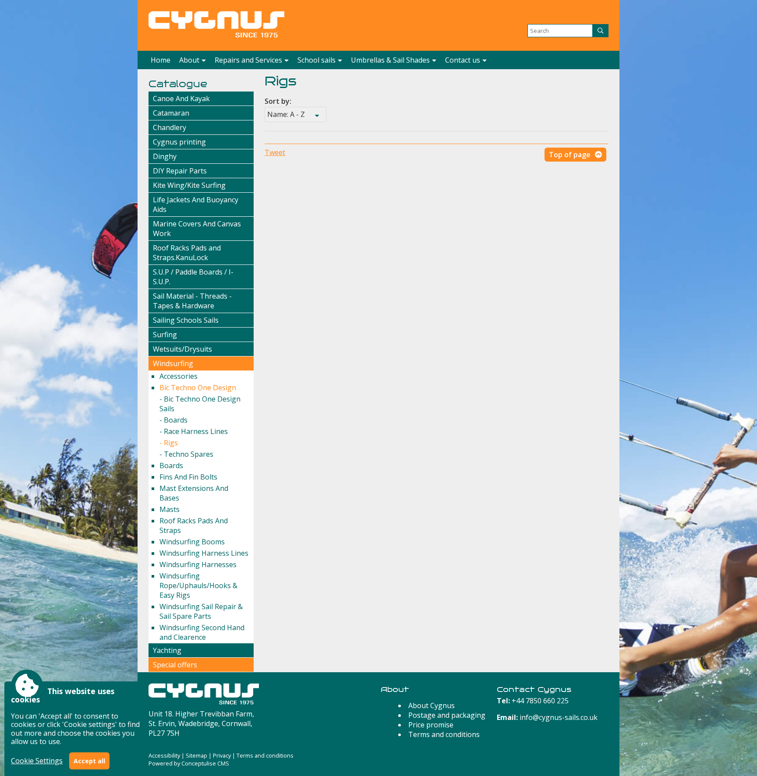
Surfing (165, 334)
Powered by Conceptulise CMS (189, 763)
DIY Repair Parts (180, 171)
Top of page (570, 154)
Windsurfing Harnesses (198, 564)
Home (160, 60)
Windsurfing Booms (192, 542)
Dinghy (165, 156)
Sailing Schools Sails (186, 320)
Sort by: (278, 101)
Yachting (167, 650)
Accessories (178, 376)
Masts (169, 509)
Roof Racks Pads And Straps (193, 525)
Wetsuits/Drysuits (182, 349)
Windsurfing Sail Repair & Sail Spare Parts (201, 611)
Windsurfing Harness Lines (203, 553)
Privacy (222, 755)
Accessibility (164, 755)
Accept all (89, 761)
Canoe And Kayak (181, 98)
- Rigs (168, 443)
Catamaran (171, 113)
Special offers (175, 665)
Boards (171, 465)
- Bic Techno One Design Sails (200, 403)
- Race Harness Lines (193, 431)
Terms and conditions (444, 734)
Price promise (430, 725)
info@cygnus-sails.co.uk (559, 717)
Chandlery (169, 127)
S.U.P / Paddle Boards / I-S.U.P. (193, 276)
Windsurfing (173, 363)
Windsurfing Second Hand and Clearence (201, 632)
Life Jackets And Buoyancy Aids (195, 204)
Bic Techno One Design (197, 387)
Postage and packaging (446, 715)
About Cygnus (431, 705)
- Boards (173, 420)
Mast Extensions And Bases (193, 493)
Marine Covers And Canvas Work (197, 228)
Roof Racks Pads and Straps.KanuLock (187, 252)
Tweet (275, 152)
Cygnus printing (179, 142)
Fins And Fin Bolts (188, 477)
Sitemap (196, 755)
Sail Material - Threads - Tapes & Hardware (192, 300)
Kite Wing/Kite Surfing (189, 185)
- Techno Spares (186, 454)
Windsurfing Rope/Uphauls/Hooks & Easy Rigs (198, 585)
